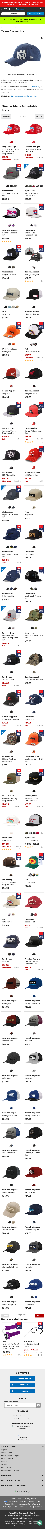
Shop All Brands (20, 1506)
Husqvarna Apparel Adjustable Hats (24, 96)
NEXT (39, 1315)
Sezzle (4, 1464)
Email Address (11, 1402)
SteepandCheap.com (22, 1518)
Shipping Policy (35, 1501)
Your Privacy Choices (17, 1501)
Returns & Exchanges (10, 1455)
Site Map (7, 1506)
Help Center (6, 1467)
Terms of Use (15, 1499)
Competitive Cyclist (31, 1515)
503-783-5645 (33, 87)
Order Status (6, 1452)
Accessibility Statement (29, 1504)
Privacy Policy (30, 1499)
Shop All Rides (36, 1506)
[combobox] (39, 116)
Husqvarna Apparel (8, 28)
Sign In (4, 1449)
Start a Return (7, 1458)
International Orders (10, 1470)
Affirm (4, 1461)
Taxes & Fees (10, 1504)
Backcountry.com (12, 1515)
